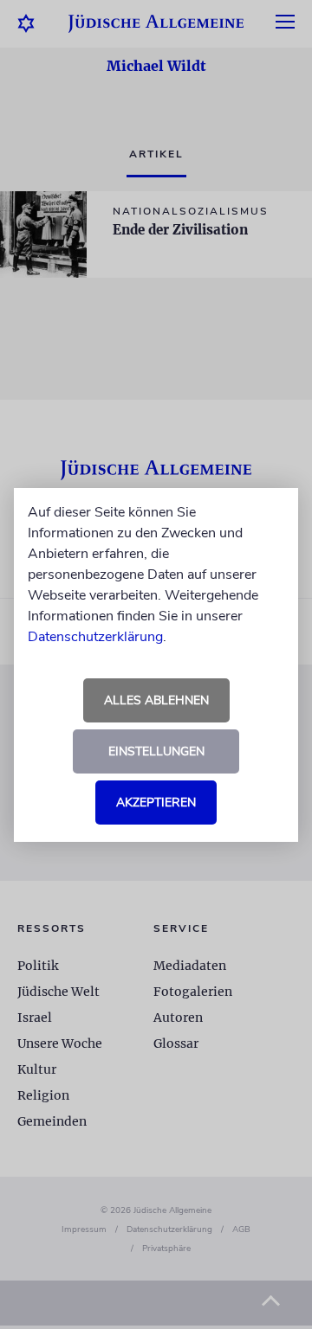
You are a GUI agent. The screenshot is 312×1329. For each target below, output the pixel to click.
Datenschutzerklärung (95, 636)
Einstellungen (156, 751)
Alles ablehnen (156, 700)
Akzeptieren (156, 802)
